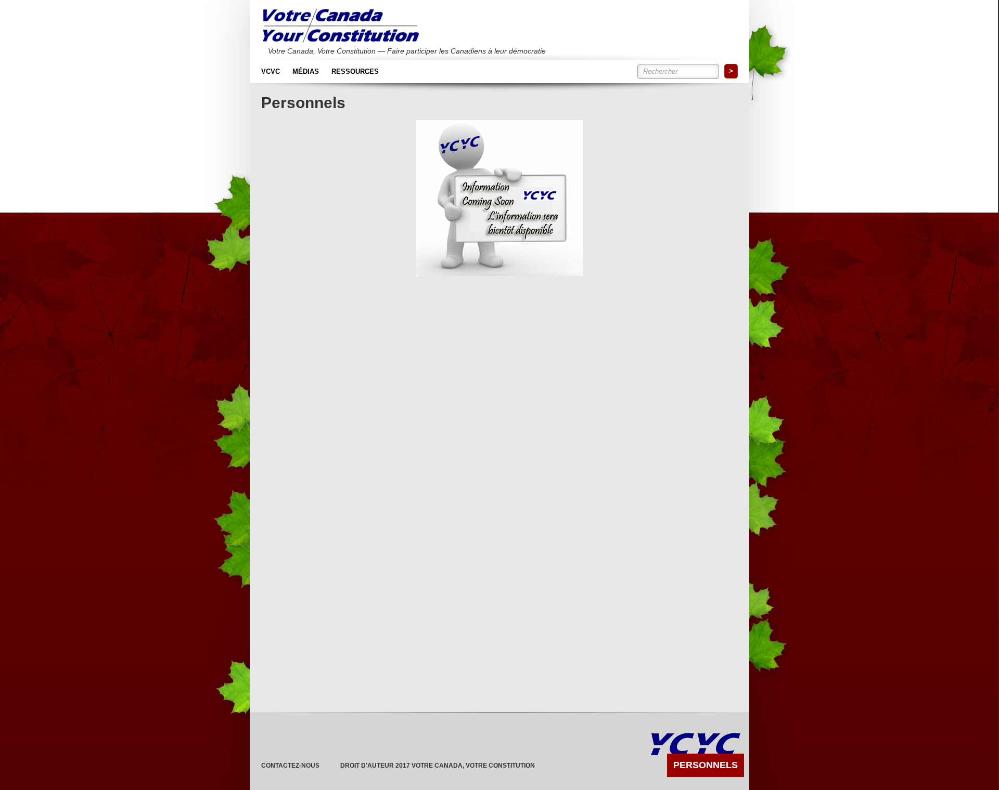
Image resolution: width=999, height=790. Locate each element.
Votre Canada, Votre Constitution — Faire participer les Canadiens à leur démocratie (398, 51)
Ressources (355, 71)
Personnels (705, 765)
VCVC (270, 71)
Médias (305, 71)
